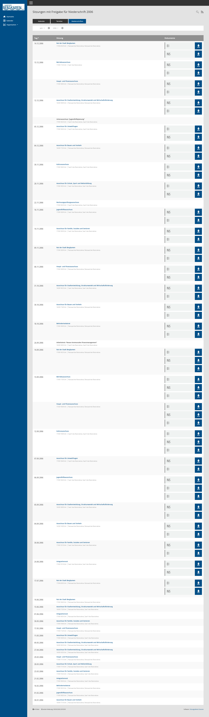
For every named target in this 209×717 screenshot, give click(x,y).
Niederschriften (77, 21)
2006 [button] (55, 28)
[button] (13, 25)
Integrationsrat (62, 561)
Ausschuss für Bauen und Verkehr (69, 145)
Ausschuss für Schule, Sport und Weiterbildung (74, 183)
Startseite (10, 17)
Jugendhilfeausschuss (64, 209)
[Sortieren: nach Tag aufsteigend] (38, 38)
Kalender (10, 21)
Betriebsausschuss (63, 62)
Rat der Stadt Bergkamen (65, 43)
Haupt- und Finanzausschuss (67, 81)
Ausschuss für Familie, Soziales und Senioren (73, 228)
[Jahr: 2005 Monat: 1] (48, 28)
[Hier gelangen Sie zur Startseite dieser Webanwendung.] (13, 7)
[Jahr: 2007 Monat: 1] (62, 28)
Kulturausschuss (62, 164)
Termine (59, 21)
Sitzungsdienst (197, 709)
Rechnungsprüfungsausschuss (67, 202)
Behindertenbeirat (63, 323)
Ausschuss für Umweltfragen (67, 126)
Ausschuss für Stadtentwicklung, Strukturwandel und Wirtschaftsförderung (84, 100)
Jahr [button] (41, 28)
